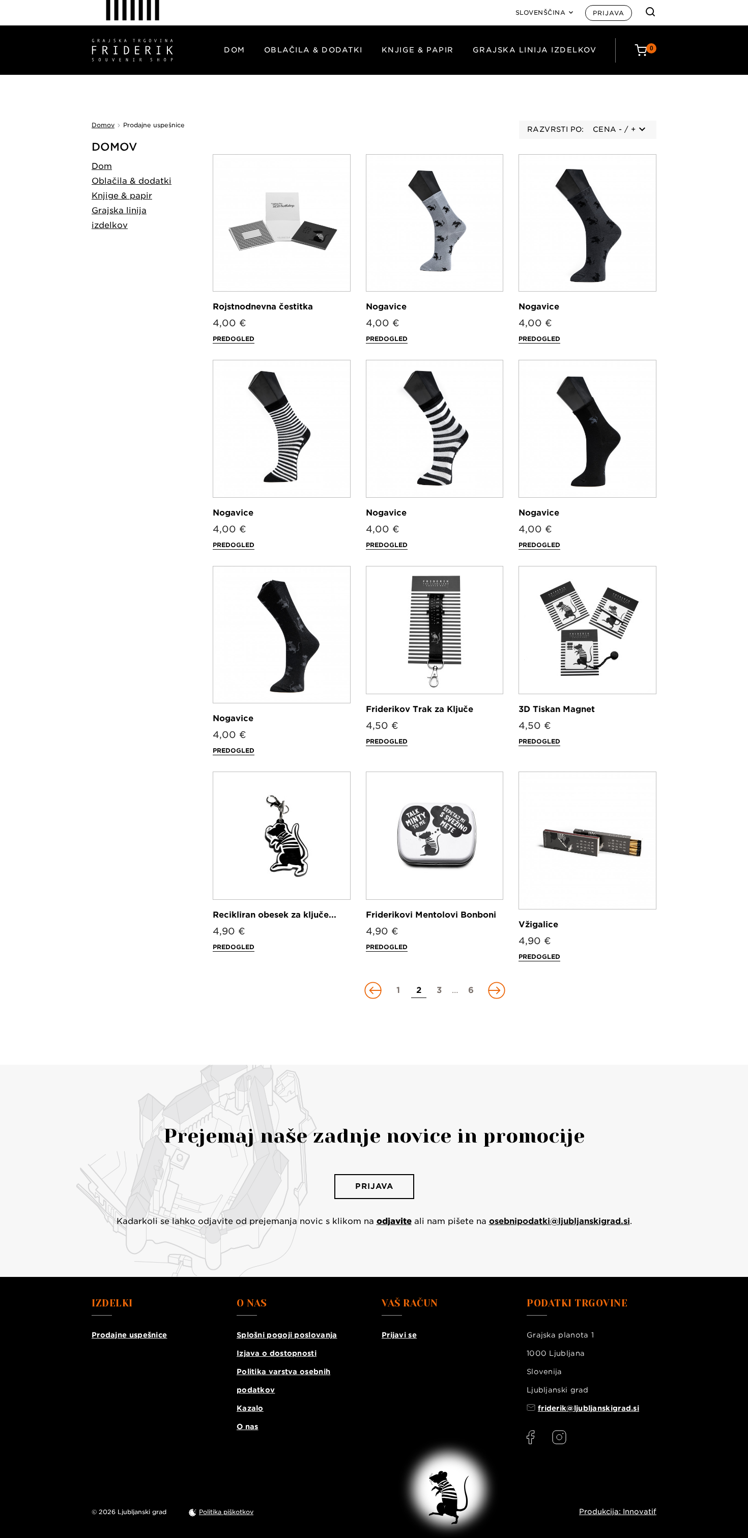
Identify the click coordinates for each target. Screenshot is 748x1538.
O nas (247, 1426)
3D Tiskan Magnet (557, 709)
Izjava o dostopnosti (277, 1353)
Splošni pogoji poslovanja (287, 1335)
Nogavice (386, 306)
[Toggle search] (650, 12)
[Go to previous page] (374, 990)
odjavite (394, 1221)
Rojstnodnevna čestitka (263, 306)
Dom (234, 50)
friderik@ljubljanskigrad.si (588, 1408)
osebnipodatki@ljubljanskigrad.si (559, 1221)
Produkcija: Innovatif (617, 1511)
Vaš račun (410, 1303)
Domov (114, 146)
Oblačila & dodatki (313, 50)
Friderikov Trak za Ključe (419, 709)
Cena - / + (614, 129)
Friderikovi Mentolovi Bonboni (431, 915)
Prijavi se (399, 1335)
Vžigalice (538, 924)
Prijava (608, 13)
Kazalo (250, 1408)
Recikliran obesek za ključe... (274, 915)
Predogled (233, 339)
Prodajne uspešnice (129, 1335)
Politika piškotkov (226, 1512)
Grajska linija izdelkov (535, 50)
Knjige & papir (418, 50)
